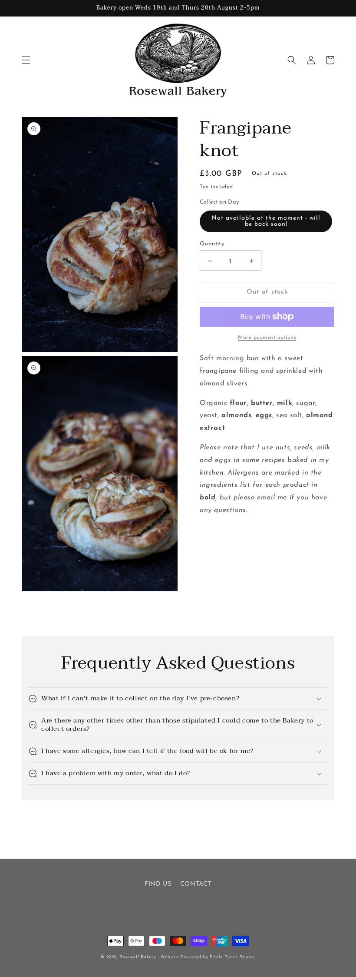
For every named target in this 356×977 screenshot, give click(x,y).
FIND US (158, 884)
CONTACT (195, 884)
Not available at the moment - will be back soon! (265, 221)
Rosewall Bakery (137, 957)
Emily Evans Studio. (232, 957)
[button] (26, 60)
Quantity (212, 244)
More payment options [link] (267, 337)
